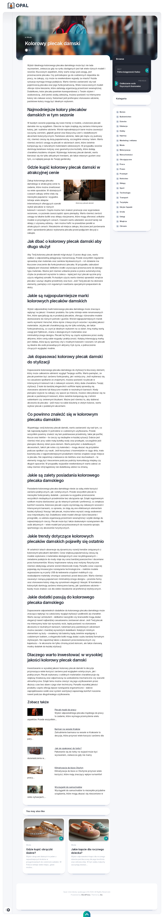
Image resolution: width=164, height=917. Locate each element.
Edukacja (124, 126)
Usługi (122, 217)
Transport (124, 198)
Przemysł (123, 174)
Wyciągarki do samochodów (68, 787)
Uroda (122, 212)
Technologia (125, 193)
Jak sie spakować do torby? (68, 748)
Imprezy (123, 136)
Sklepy (122, 183)
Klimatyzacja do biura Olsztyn (69, 768)
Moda (29, 37)
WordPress (85, 895)
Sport (122, 188)
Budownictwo (125, 117)
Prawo (122, 169)
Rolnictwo (124, 178)
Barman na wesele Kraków (67, 729)
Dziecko (123, 121)
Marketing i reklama (128, 140)
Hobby (122, 131)
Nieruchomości (126, 155)
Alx (101, 895)
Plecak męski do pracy (65, 710)
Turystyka (124, 202)
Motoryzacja (125, 150)
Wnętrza (123, 221)
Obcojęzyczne (126, 159)
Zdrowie (123, 226)
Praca (122, 164)
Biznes (122, 112)
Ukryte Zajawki (126, 207)
